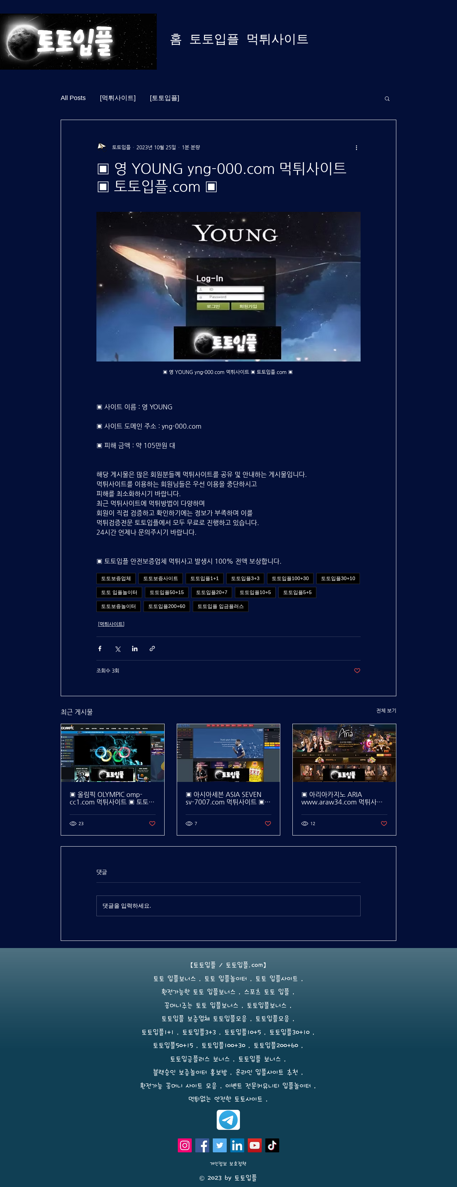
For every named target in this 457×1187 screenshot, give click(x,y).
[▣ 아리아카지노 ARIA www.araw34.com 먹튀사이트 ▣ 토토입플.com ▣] (344, 753)
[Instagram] (185, 1145)
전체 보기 (386, 710)
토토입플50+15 (167, 592)
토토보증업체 (116, 578)
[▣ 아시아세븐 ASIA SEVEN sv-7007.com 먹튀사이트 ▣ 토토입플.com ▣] (228, 753)
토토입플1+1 (204, 578)
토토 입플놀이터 (119, 592)
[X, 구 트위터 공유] (117, 648)
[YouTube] (255, 1145)
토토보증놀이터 (118, 606)
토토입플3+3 (245, 578)
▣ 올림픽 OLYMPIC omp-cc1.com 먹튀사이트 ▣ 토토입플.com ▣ (112, 798)
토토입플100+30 (290, 578)
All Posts (73, 97)
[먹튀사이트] (118, 97)
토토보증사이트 (160, 578)
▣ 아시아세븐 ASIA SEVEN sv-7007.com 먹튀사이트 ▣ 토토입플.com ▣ (225, 798)
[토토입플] (164, 97)
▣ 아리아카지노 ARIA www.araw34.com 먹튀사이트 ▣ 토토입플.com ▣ (342, 798)
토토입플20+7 (211, 592)
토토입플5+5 (297, 592)
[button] (387, 98)
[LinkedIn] (237, 1145)
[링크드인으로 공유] (134, 648)
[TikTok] (272, 1145)
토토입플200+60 (166, 606)
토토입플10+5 (255, 592)
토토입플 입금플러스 (220, 606)
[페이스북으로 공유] (99, 648)
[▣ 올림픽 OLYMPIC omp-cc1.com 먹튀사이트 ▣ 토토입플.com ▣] (112, 753)
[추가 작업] (356, 147)
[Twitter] (220, 1145)
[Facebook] (202, 1145)
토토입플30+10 (338, 578)
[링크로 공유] (152, 648)
